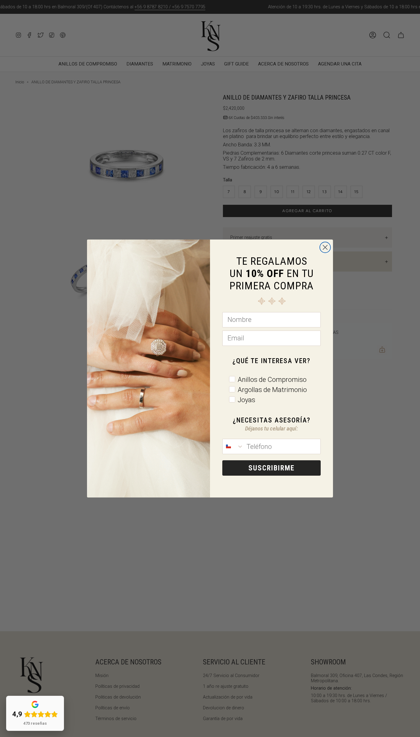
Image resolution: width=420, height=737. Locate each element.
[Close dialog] (325, 247)
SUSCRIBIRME (271, 468)
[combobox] (233, 446)
